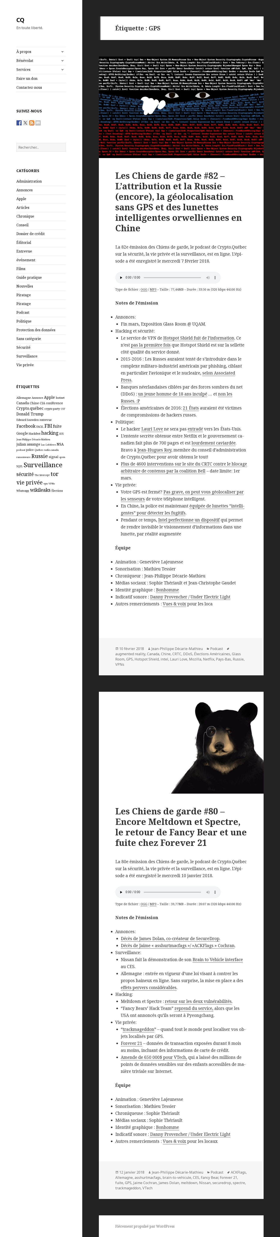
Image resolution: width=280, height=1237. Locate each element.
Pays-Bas (223, 659)
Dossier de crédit (30, 233)
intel (164, 659)
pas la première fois (151, 345)
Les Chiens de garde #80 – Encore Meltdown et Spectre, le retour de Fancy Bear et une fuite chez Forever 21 (181, 826)
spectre (239, 1182)
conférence (54, 403)
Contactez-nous (29, 87)
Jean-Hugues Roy (154, 450)
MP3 (153, 289)
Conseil (22, 225)
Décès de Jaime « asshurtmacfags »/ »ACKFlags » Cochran (177, 945)
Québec (39, 449)
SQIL (19, 466)
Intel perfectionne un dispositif (189, 520)
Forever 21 (131, 1043)
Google (22, 433)
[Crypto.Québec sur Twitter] (25, 122)
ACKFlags (238, 1172)
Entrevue (24, 251)
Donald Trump (30, 413)
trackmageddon (138, 1029)
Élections (57, 490)
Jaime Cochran (145, 1182)
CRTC (176, 654)
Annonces (24, 190)
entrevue (46, 420)
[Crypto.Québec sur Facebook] (19, 122)
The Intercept (42, 475)
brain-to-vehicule (177, 1177)
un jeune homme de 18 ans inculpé (172, 394)
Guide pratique (29, 277)
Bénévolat (24, 60)
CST (63, 408)
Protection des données (35, 330)
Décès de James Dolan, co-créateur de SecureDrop (170, 938)
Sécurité (23, 347)
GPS (129, 659)
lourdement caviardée (214, 443)
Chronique (25, 216)
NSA (60, 444)
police (30, 449)
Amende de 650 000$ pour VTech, (154, 1057)
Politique (24, 321)
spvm (62, 457)
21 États (191, 408)
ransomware (23, 457)
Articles (22, 207)
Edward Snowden (27, 420)
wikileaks (40, 490)
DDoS (187, 654)
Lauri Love (152, 429)
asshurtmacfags (148, 1177)
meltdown (189, 1182)
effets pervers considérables (149, 987)
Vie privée (25, 364)
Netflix (208, 659)
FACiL (40, 426)
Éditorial (23, 242)
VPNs (52, 483)
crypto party (52, 408)
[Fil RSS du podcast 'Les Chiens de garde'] (31, 122)
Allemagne (23, 398)
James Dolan (169, 1182)
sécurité (25, 474)
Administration (29, 181)
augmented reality (130, 654)
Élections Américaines (212, 654)
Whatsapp (22, 490)
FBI (48, 425)
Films (20, 268)
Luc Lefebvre (48, 444)
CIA (42, 403)
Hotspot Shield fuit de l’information (198, 338)
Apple (21, 198)
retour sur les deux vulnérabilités (198, 1001)
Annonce (37, 397)
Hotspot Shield (147, 659)
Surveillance (26, 356)
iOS (61, 433)
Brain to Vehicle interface (217, 959)
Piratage (23, 295)
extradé (195, 429)
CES (196, 1177)
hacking (49, 433)
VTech (147, 1188)
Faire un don (26, 78)
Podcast (22, 312)
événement (25, 260)
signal (53, 457)
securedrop (221, 1182)
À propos (23, 51)
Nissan (205, 1182)
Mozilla (195, 659)
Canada (22, 403)
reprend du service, (194, 1008)
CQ (20, 20)
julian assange (28, 444)
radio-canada (51, 449)
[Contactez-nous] (38, 122)
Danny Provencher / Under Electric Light (190, 597)
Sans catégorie (28, 338)
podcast (20, 449)
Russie (39, 456)
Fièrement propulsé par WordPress (145, 1226)
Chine (34, 403)
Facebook (25, 426)
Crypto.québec (30, 408)
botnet (60, 398)
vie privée (29, 482)
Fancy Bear (209, 1177)
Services (23, 69)
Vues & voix (174, 604)
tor (55, 474)
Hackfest (34, 434)
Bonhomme (167, 590)
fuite (57, 426)
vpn (46, 483)
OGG (144, 289)
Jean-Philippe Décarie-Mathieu (33, 439)
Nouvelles (24, 286)
